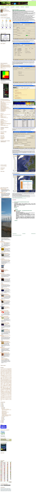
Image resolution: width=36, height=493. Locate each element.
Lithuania (7, 382)
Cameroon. (4, 373)
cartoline (4, 374)
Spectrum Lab (5, 393)
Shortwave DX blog (3, 192)
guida (1, 380)
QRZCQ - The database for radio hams (5, 107)
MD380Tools (7, 383)
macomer (10, 382)
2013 (2, 406)
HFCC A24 (2, 121)
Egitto (9, 376)
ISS (5, 381)
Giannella (10, 378)
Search (2, 440)
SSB (7, 393)
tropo (1, 396)
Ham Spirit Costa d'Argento (4, 105)
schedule (2, 392)
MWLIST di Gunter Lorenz (3, 122)
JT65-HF (10, 381)
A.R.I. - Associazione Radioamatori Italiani (5, 100)
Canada (8, 373)
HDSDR (6, 380)
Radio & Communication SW (4, 316)
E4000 (6, 376)
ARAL (8, 371)
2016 (2, 404)
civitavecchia (10, 374)
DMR (10, 375)
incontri (10, 380)
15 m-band (4, 368)
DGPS (1, 375)
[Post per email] (21, 197)
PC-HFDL (7, 386)
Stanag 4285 (2, 394)
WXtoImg (10, 399)
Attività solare (2, 64)
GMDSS (4, 379)
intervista (3, 381)
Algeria (3, 371)
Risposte (16, 209)
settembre (3, 416)
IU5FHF (8, 381)
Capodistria (2, 374)
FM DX (1, 115)
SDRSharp (8, 392)
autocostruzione (8, 372)
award (10, 372)
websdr (3, 399)
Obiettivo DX (2, 129)
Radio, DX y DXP (3, 247)
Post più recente (14, 233)
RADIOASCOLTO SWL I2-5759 (4, 253)
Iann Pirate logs (2, 138)
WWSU (8, 399)
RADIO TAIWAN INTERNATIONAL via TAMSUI (6, 270)
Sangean (6, 391)
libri (3, 382)
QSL (4, 388)
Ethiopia (6, 377)
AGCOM (9, 370)
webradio (1, 399)
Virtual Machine (6, 398)
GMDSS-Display (7, 379)
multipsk (4, 385)
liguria (5, 382)
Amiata (4, 371)
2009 (2, 422)
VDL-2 (10, 397)
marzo (2, 418)
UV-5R (5, 397)
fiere (9, 377)
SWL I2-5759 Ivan (3, 111)
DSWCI (3, 376)
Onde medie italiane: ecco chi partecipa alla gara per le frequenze (7, 342)
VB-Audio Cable (8, 397)
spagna (3, 393)
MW (6, 385)
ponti (5, 387)
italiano (7, 381)
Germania (8, 378)
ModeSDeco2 (4, 384)
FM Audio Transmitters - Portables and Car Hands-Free (7, 324)
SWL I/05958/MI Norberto (3, 110)
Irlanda (4, 381)
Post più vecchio (33, 233)
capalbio (10, 373)
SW (3, 395)
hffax (8, 380)
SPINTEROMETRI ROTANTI (4, 284)
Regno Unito (5, 389)
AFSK (7, 370)
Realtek (2, 389)
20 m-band (9, 368)
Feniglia (8, 377)
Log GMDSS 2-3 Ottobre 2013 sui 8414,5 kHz (6, 415)
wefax (5, 399)
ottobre (3, 408)
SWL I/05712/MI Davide (3, 109)
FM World (2, 116)
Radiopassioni (3, 306)
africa (6, 370)
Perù (8, 386)
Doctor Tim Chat (2, 137)
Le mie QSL (2, 169)
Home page (23, 233)
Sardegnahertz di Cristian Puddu (4, 117)
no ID (10, 385)
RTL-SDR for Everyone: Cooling (5, 322)
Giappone (2, 379)
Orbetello (3, 386)
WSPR (6, 399)
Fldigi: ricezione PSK (4, 411)
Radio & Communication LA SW (5, 352)
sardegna (8, 391)
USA (2, 397)
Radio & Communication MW (4, 310)
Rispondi (15, 207)
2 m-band (7, 368)
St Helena (10, 393)
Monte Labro (2, 385)
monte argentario (8, 384)
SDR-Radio (5, 392)
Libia (2, 382)
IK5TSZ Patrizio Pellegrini (3, 106)
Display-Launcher (8, 375)
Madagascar (2, 383)
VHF (1, 398)
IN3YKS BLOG (3, 347)
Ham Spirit (3, 380)
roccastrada (2, 390)
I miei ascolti (2, 273)
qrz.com (8, 440)
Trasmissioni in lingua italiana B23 (4, 125)
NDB (9, 385)
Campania (6, 373)
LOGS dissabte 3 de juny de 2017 (5, 336)
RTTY (4, 391)
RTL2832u (2, 391)
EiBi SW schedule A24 (3, 120)
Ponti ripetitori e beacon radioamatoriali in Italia (6, 123)
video (2, 398)
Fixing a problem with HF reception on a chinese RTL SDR (7, 301)
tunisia (3, 396)
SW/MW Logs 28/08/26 (4, 189)
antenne (6, 371)
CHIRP (6, 374)
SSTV (8, 393)
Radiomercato (2, 133)
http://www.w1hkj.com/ (23, 196)
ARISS (1, 372)
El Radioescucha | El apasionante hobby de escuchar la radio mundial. (5, 197)
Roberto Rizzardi (18, 210)
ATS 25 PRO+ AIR (6, 278)
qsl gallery (2, 269)
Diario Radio (5, 3)
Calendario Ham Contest (3, 103)
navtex (8, 385)
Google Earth (10, 379)
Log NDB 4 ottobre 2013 (4, 413)
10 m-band (2, 368)
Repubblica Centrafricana (8, 389)
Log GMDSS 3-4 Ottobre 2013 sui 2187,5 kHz (6, 414)
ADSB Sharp (4, 370)
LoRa (4, 289)
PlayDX (4, 387)
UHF (10, 396)
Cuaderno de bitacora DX (4, 358)
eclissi (8, 376)
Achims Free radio (3, 136)
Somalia (1, 393)
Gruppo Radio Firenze (3, 104)
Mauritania (5, 383)
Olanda (1, 386)
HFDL (7, 380)
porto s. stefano (9, 387)
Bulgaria (1, 373)
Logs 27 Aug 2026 (3, 193)
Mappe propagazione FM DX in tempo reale (5, 65)
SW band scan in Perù (6, 353)
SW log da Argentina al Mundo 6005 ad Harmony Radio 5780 (7, 317)
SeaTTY (10, 392)
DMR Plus (2, 376)
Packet (5, 386)
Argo (9, 371)
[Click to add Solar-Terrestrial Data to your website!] (6, 97)
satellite (10, 391)
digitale (3, 375)
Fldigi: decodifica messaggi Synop (18, 10)
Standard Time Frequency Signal (7, 394)
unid (1, 397)
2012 (2, 420)
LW (8, 382)
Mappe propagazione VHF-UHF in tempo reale (6, 66)
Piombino (10, 386)
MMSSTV (2, 384)
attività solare (4, 372)
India (1, 381)
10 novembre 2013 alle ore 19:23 (27, 210)
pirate (1, 387)
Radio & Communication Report (5, 341)
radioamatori (8, 388)
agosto (3, 417)
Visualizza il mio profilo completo (6, 11)
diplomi (5, 375)
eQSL (3, 377)
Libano (1, 382)
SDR (3, 392)
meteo (10, 383)
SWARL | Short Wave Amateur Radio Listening (6, 108)
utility (3, 397)
